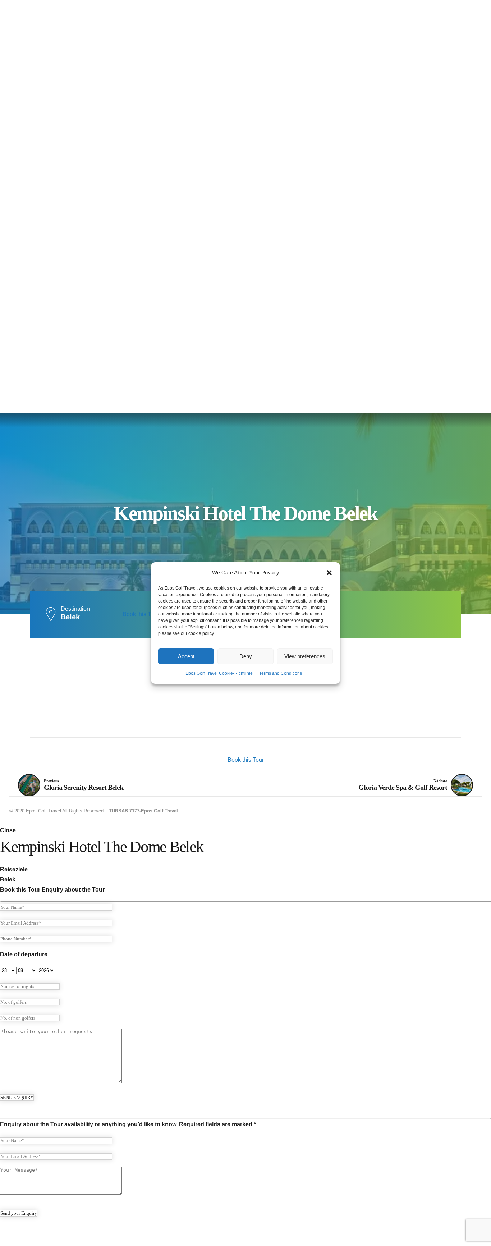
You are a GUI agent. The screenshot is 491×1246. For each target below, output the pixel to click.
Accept (186, 656)
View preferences (304, 656)
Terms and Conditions (280, 673)
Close (8, 830)
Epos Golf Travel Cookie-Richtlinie (219, 673)
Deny (245, 656)
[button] (329, 572)
